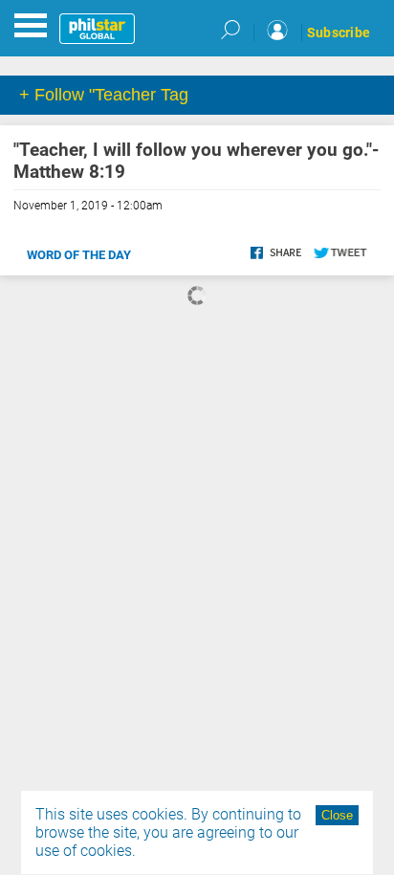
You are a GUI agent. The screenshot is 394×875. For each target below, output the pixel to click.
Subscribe (338, 32)
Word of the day (79, 255)
